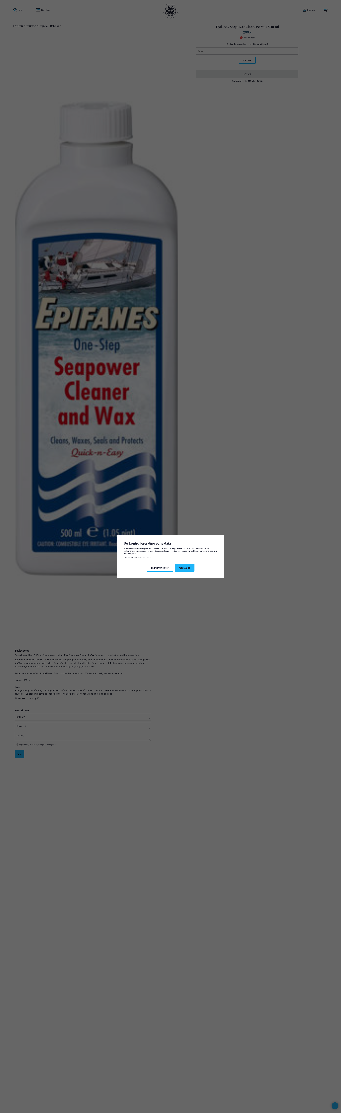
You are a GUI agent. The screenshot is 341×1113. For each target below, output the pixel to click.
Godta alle (184, 567)
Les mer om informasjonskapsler (137, 557)
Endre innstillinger (160, 567)
